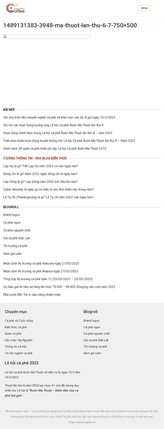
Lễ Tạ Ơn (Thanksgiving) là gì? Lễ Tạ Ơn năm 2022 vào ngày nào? (48, 197)
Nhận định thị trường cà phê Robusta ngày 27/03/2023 (41, 263)
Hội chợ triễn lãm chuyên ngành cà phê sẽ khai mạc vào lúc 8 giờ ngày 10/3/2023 (59, 117)
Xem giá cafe (12, 254)
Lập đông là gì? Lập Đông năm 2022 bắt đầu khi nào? (40, 182)
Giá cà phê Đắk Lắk (16, 238)
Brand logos (11, 215)
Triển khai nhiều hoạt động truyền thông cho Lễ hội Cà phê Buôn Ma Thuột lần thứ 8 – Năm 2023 (69, 141)
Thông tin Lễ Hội (15, 346)
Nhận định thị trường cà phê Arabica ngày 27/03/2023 (40, 271)
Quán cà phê (13, 333)
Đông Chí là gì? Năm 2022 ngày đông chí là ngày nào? (40, 174)
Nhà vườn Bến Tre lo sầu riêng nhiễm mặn (32, 295)
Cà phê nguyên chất (16, 230)
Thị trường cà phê (15, 246)
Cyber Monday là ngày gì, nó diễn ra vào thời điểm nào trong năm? (48, 189)
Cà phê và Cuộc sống (19, 320)
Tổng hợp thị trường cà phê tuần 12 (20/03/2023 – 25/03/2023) (47, 279)
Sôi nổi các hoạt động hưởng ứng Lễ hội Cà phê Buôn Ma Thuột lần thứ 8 (53, 125)
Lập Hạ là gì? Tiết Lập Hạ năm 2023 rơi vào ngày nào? (40, 166)
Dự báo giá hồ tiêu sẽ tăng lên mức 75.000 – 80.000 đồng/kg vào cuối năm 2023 (59, 287)
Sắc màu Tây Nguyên (18, 340)
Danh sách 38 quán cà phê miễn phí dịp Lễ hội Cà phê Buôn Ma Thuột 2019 (54, 148)
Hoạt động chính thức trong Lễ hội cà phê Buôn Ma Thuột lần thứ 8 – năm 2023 (57, 133)
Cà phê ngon (11, 222)
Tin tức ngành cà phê (18, 353)
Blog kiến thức (54, 158)
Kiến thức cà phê (16, 327)
